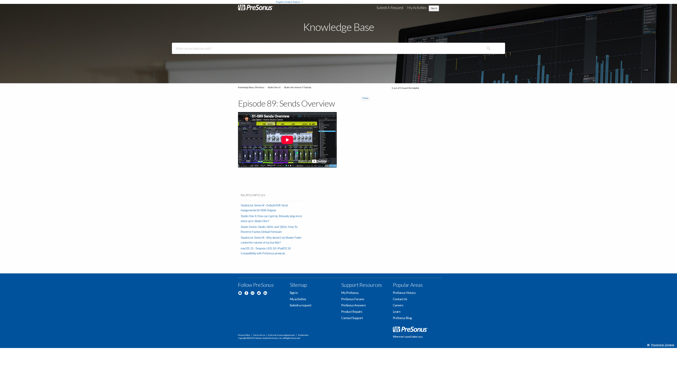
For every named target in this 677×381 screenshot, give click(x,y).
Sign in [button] (434, 8)
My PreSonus (350, 293)
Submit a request (389, 7)
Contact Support (352, 318)
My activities (416, 7)
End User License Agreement (281, 335)
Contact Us (400, 299)
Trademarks (303, 335)
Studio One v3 (274, 87)
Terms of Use (259, 335)
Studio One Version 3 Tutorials (297, 87)
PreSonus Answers (353, 305)
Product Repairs (351, 311)
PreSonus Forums (352, 299)
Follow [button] (365, 98)
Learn (397, 311)
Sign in (294, 293)
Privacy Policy (244, 335)
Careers (398, 305)
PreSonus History (404, 293)
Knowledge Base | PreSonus (251, 87)
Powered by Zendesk (662, 344)
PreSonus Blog (402, 318)
